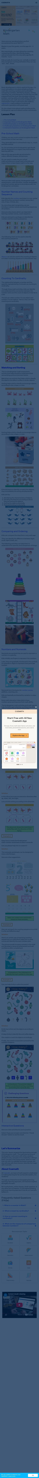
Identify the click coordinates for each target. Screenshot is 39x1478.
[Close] (35, 707)
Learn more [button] (11, 1476)
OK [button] (33, 1475)
